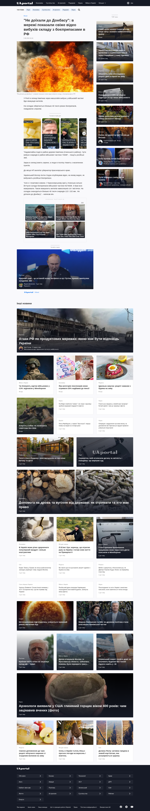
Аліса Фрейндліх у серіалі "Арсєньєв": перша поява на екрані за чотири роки (74, 425)
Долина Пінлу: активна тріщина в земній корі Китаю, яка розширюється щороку (114, 753)
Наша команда (42, 807)
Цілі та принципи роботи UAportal (60, 807)
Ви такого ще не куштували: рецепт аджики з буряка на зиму (74, 569)
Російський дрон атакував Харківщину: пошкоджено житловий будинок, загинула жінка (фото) (73, 590)
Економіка (39, 3)
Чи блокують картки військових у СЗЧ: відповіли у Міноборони (34, 387)
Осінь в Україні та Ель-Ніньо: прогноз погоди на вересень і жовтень (72, 753)
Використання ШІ (105, 807)
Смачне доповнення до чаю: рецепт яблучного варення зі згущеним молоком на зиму (32, 753)
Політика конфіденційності (89, 807)
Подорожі (71, 3)
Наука (80, 3)
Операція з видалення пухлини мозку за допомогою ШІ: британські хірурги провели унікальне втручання (113, 426)
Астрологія (61, 3)
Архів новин (31, 807)
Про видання (21, 807)
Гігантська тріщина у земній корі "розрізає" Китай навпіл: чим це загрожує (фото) (113, 405)
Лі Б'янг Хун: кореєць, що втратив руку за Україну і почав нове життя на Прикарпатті (74, 549)
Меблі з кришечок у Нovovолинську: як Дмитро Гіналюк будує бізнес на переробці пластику (114, 570)
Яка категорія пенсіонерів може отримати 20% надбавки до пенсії (74, 387)
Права (75, 807)
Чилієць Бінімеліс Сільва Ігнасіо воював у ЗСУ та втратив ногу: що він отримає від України (33, 590)
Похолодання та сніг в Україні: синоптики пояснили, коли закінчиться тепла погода (113, 588)
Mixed (25, 16)
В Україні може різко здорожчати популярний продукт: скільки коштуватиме (34, 549)
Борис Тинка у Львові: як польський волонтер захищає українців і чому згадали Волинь (35, 569)
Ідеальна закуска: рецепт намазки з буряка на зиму (115, 387)
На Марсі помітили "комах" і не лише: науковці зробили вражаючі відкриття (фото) (75, 405)
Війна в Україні (91, 3)
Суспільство (50, 3)
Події (28, 10)
